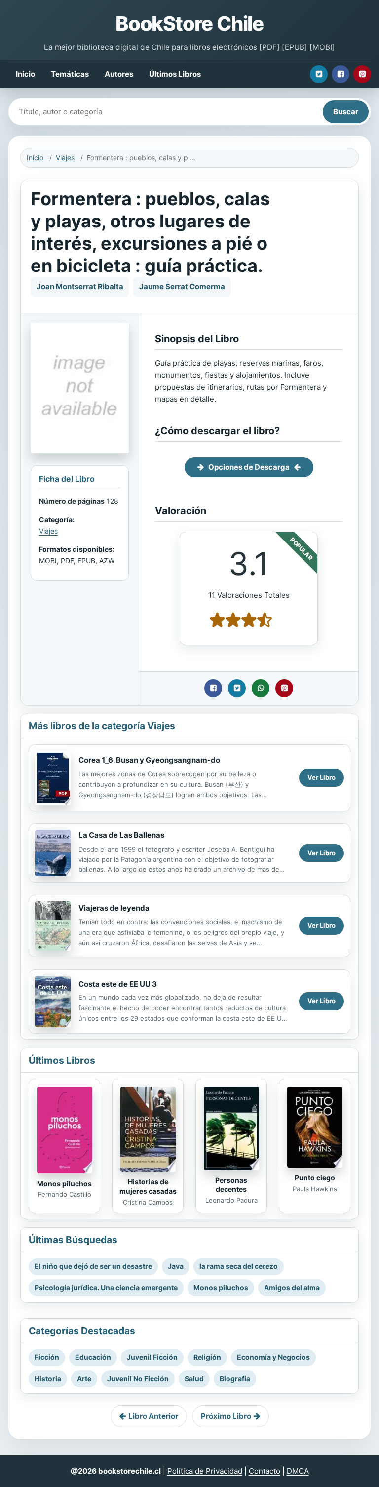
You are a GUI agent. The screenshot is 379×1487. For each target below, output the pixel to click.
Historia (48, 1378)
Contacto (264, 1471)
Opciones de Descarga (249, 467)
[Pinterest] (362, 74)
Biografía (235, 1378)
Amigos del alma (292, 1287)
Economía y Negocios (273, 1357)
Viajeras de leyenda (114, 908)
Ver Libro (321, 777)
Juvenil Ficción (152, 1357)
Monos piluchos (64, 1183)
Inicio (25, 74)
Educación (93, 1357)
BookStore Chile (189, 23)
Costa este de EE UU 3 (117, 984)
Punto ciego (315, 1177)
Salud (194, 1378)
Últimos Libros (175, 74)
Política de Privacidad (204, 1471)
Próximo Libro (226, 1416)
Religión (207, 1357)
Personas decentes (231, 1185)
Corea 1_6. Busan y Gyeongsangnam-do (149, 760)
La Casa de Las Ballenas (121, 835)
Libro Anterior (153, 1416)
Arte (84, 1378)
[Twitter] (319, 74)
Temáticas (70, 74)
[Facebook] (340, 74)
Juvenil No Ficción (138, 1378)
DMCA (298, 1471)
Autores (119, 74)
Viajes (65, 157)
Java (176, 1266)
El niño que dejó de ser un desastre (93, 1266)
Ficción (47, 1357)
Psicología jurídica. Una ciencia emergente (106, 1287)
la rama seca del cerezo (238, 1266)
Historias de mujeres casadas (148, 1186)
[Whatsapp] (260, 688)
